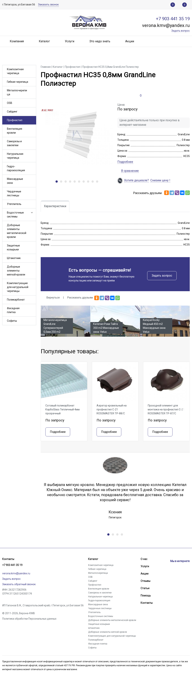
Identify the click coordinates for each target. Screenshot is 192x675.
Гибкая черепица (17, 81)
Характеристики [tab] (55, 206)
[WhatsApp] (187, 193)
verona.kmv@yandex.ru (16, 573)
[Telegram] (172, 193)
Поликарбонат (16, 299)
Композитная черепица (15, 71)
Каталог (93, 558)
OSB (9, 102)
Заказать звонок (48, 4)
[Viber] (177, 193)
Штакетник (14, 258)
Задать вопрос (162, 275)
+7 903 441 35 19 (12, 564)
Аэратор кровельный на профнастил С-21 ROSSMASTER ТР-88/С (112, 409)
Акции (144, 573)
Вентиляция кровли (14, 130)
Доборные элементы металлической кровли (16, 231)
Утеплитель (14, 203)
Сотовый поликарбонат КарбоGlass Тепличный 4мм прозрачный (62, 409)
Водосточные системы (15, 214)
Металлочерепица (17, 92)
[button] (31, 212)
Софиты (12, 320)
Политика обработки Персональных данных (29, 618)
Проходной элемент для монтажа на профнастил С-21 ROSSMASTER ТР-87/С (166, 409)
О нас (144, 558)
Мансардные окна (15, 180)
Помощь (146, 595)
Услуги (145, 566)
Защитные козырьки (13, 247)
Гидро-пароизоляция (16, 168)
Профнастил (14, 120)
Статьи (145, 588)
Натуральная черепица (15, 155)
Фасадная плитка (13, 310)
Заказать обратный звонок (19, 584)
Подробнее (125, 162)
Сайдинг (12, 111)
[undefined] (57, 181)
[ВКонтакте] (182, 193)
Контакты (8, 558)
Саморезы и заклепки (14, 143)
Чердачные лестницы (14, 193)
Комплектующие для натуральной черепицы (17, 287)
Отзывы (145, 580)
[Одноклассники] (166, 193)
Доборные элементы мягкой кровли (16, 270)
